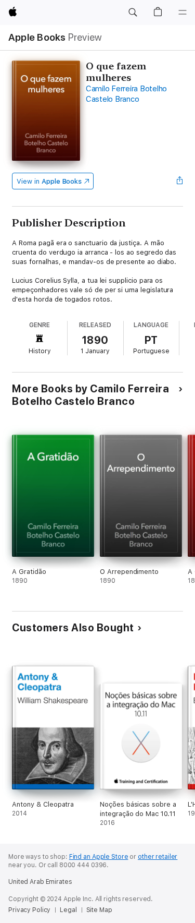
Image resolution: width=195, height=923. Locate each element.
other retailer (157, 856)
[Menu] (182, 12)
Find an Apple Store (98, 856)
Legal (68, 910)
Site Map (99, 910)
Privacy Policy (29, 910)
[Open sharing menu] (180, 181)
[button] (132, 12)
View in (49, 181)
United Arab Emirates (40, 881)
